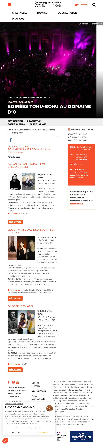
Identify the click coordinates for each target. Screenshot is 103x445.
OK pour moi (42, 432)
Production (34, 121)
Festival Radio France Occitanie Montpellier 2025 (29, 98)
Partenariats (38, 124)
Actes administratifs (38, 397)
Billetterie (82, 5)
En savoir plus (14, 213)
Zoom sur (42, 12)
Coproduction (16, 124)
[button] (5, 441)
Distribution (15, 121)
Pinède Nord (81, 160)
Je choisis (16, 432)
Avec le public (68, 12)
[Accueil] (47, 5)
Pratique (18, 18)
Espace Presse (39, 391)
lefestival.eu (76, 204)
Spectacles (19, 12)
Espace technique (36, 384)
